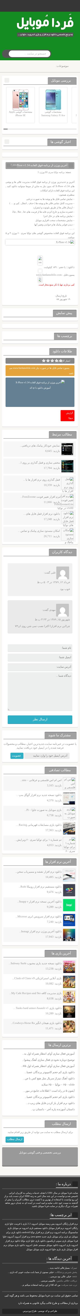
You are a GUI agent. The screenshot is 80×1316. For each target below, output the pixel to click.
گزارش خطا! (69, 415)
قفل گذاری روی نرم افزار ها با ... (41, 479)
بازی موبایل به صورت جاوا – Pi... (43, 810)
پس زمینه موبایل (47, 1224)
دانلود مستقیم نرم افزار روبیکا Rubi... (40, 886)
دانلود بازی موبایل (16, 1245)
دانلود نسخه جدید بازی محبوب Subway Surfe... (35, 963)
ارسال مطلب (14, 1139)
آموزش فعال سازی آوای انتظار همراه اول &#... (48, 1066)
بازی (63, 1249)
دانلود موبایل (52, 1245)
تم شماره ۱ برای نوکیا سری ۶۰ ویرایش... (38, 839)
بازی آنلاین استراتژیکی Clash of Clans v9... (37, 978)
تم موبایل (16, 1228)
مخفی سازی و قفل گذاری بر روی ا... (39, 462)
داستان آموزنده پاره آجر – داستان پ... (53, 1109)
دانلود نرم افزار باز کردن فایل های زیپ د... (50, 1103)
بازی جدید (46, 1236)
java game (36, 1236)
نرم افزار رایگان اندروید (66, 1224)
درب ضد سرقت (69, 1285)
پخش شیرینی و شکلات (66, 1272)
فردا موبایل (72, 1241)
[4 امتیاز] (48, 360)
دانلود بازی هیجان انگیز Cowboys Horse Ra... (36, 1023)
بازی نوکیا (25, 1241)
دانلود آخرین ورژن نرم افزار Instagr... (40, 931)
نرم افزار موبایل (56, 1228)
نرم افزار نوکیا (37, 1232)
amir (75, 1276)
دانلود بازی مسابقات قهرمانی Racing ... (39, 824)
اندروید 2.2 (33, 1224)
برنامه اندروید (60, 1232)
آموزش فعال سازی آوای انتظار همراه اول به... (48, 1053)
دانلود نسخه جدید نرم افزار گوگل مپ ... (39, 795)
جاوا (5, 1236)
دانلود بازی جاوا (38, 1241)
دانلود (71, 267)
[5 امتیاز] (43, 360)
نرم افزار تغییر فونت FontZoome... (40, 496)
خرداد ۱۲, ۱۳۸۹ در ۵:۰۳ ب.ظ (53, 582)
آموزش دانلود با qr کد (40, 387)
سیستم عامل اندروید (35, 1245)
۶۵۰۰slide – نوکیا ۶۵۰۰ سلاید (58, 1084)
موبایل (29, 1249)
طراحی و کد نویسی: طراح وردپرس (40, 1311)
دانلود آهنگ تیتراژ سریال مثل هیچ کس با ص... (49, 1078)
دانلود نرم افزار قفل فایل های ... (41, 513)
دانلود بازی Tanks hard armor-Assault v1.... (37, 1008)
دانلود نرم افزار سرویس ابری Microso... (39, 916)
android (26, 1232)
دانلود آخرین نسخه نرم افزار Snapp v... (39, 901)
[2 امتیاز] (56, 360)
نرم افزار (49, 1232)
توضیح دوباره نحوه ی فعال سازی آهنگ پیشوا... (48, 1059)
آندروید (10, 1236)
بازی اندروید (65, 1245)
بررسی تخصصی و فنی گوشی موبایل (40, 1152)
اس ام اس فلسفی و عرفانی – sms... (41, 780)
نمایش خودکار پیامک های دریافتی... (40, 445)
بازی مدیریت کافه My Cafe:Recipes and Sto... (35, 993)
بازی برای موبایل (60, 1236)
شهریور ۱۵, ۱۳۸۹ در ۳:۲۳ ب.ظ (52, 619)
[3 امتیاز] (52, 360)
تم (70, 1236)
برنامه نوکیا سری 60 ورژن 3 (51, 172)
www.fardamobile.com (49, 274)
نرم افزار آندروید (23, 1236)
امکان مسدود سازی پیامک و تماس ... (39, 530)
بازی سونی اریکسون (56, 1241)
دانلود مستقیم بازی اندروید (35, 1228)
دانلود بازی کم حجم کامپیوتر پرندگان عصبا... (50, 1072)
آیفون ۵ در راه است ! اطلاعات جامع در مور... (49, 1090)
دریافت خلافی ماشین (67, 1280)
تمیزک (74, 1268)
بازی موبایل (38, 1249)
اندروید (48, 1249)
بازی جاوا (56, 1249)
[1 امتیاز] (61, 360)
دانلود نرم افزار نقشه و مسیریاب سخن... (38, 871)
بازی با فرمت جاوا (18, 1224)
